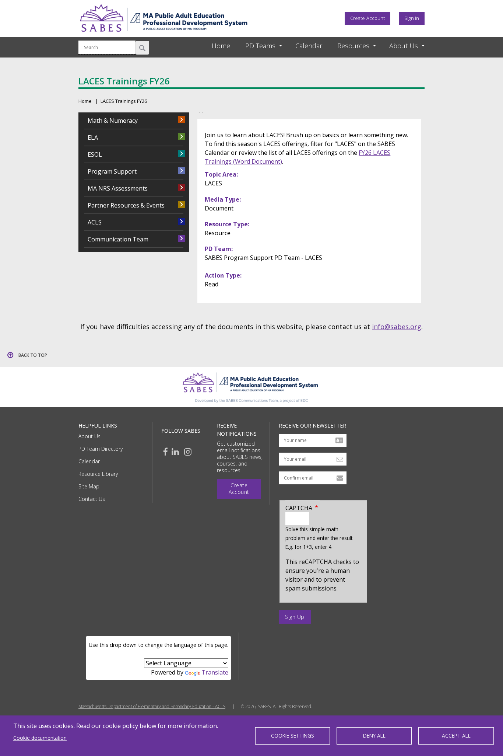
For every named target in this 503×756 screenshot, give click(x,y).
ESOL (95, 154)
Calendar (89, 461)
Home (85, 101)
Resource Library (98, 473)
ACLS (95, 222)
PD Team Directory (100, 448)
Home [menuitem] (221, 45)
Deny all (374, 735)
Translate (214, 672)
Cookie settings (292, 735)
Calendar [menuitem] (308, 45)
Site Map (88, 486)
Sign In (411, 18)
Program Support (112, 171)
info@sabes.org (396, 326)
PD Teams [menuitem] (260, 45)
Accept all (456, 735)
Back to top (32, 355)
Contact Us (91, 498)
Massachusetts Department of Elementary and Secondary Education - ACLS (151, 706)
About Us (89, 436)
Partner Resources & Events (126, 205)
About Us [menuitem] (403, 45)
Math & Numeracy (113, 120)
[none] (257, 46)
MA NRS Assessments (118, 188)
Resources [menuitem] (353, 45)
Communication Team (118, 239)
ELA (93, 137)
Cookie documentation (40, 737)
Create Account (367, 18)
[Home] (163, 34)
